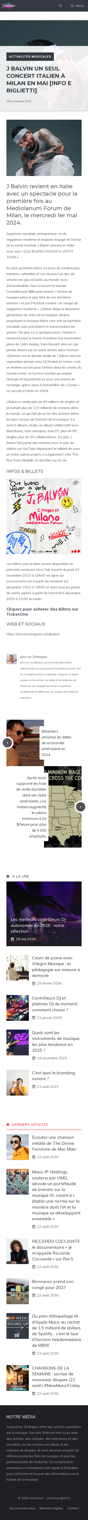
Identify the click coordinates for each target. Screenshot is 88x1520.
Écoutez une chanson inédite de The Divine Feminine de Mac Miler (54, 1142)
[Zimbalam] (9, 6)
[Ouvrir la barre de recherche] (60, 6)
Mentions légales (51, 1508)
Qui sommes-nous (22, 1508)
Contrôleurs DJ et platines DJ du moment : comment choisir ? (55, 1003)
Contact (73, 1508)
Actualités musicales (30, 56)
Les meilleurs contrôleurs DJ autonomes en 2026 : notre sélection (38, 925)
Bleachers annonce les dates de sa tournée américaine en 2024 (56, 743)
